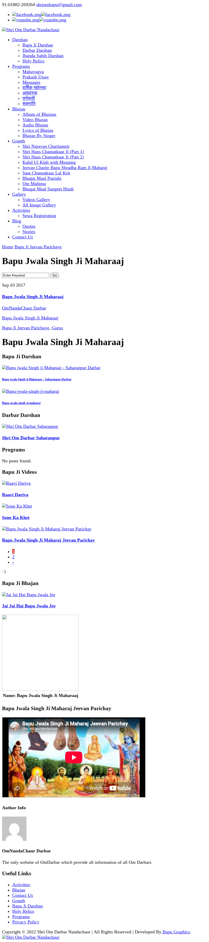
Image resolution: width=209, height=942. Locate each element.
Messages (31, 82)
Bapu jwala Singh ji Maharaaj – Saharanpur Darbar (36, 379)
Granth (18, 140)
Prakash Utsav (35, 76)
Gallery (19, 194)
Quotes (28, 226)
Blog (16, 220)
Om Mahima (34, 183)
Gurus (57, 327)
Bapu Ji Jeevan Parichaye (38, 246)
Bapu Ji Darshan (37, 44)
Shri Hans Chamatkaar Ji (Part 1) (53, 151)
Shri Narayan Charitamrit (45, 146)
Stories (28, 231)
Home (7, 246)
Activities (21, 210)
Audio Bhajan (35, 124)
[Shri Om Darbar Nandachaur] (30, 29)
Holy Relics (33, 60)
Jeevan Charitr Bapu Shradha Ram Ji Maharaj (64, 167)
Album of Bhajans (39, 114)
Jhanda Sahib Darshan (42, 55)
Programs (21, 66)
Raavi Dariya (15, 494)
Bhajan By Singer (38, 135)
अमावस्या (29, 92)
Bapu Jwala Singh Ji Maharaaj (32, 296)
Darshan (20, 39)
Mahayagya (33, 71)
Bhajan (18, 108)
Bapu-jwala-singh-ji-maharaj (21, 403)
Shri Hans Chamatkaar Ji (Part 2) (53, 156)
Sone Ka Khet (16, 517)
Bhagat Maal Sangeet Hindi (48, 188)
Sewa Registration (39, 215)
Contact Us (22, 236)
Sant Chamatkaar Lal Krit (46, 172)
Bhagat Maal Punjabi (41, 178)
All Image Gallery (39, 204)
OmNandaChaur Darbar (24, 308)
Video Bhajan (35, 119)
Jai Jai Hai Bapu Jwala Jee (29, 605)
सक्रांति (28, 103)
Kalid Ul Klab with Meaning (49, 162)
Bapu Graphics (175, 931)
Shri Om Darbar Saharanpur (31, 437)
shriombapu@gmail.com (59, 4)
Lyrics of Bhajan (37, 130)
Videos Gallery (36, 199)
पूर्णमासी (28, 98)
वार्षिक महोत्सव (34, 87)
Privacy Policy (25, 921)
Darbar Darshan (37, 50)
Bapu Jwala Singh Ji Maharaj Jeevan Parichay (48, 540)
